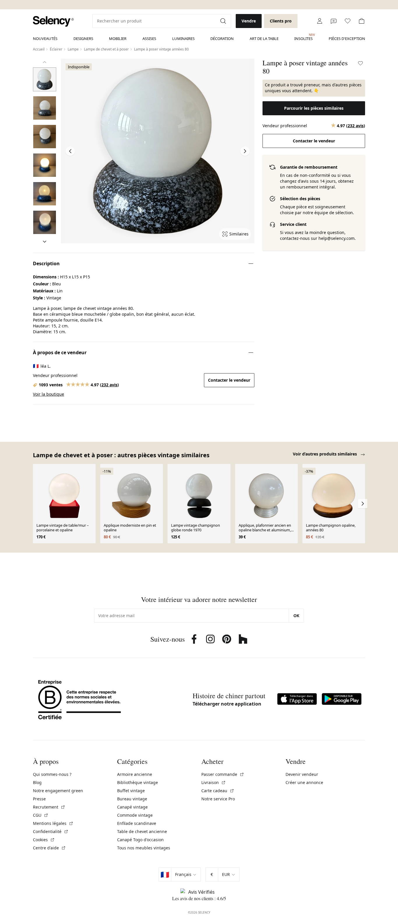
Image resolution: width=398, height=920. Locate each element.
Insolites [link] (303, 37)
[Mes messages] (333, 21)
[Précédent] (44, 62)
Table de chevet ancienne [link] (142, 831)
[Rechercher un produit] (224, 21)
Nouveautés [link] (45, 38)
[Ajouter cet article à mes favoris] (360, 63)
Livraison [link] (213, 782)
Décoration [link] (222, 38)
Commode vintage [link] (135, 815)
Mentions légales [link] (53, 823)
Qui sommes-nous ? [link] (52, 774)
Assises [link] (149, 38)
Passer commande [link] (222, 774)
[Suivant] (44, 241)
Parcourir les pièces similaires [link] (314, 108)
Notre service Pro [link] (218, 799)
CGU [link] (40, 815)
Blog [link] (37, 782)
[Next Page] (245, 151)
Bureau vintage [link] (132, 799)
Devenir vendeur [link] (302, 774)
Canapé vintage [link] (132, 807)
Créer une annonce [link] (304, 782)
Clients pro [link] (281, 21)
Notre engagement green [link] (58, 790)
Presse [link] (39, 799)
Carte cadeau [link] (217, 790)
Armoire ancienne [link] (134, 774)
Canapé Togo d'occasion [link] (140, 839)
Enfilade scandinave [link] (136, 823)
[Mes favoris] (347, 21)
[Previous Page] (70, 151)
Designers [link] (83, 38)
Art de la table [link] (264, 38)
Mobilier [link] (117, 38)
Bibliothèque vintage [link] (137, 782)
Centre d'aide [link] (49, 848)
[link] (53, 21)
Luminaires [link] (183, 38)
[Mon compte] (319, 21)
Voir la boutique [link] (48, 394)
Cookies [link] (44, 839)
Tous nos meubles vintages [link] (143, 848)
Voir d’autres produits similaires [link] (325, 454)
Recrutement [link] (49, 807)
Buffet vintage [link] (131, 790)
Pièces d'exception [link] (347, 38)
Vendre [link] (249, 21)
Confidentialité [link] (50, 831)
